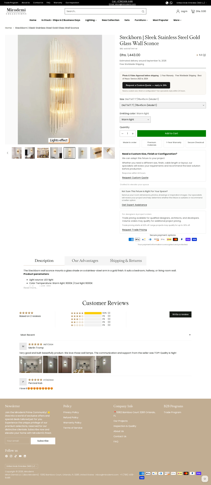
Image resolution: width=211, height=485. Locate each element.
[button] (77, 313)
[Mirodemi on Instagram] (11, 456)
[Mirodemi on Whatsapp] (171, 3)
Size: (139, 99)
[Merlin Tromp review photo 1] (30, 364)
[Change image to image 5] (56, 153)
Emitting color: (134, 113)
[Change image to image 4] (43, 153)
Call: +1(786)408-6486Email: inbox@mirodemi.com (122, 3)
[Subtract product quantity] (122, 133)
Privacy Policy (71, 412)
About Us (119, 431)
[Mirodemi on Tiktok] (15, 456)
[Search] (143, 11)
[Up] (7, 153)
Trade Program (172, 412)
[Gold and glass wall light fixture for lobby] (60, 89)
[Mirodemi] (16, 11)
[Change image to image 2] (16, 153)
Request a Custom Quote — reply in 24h (146, 85)
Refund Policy (70, 417)
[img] (35, 344)
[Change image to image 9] (109, 153)
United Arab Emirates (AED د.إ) (191, 2)
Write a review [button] (180, 314)
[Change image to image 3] (30, 153)
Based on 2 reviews (30, 316)
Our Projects (121, 421)
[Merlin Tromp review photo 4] (83, 364)
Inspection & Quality (125, 426)
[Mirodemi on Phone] (167, 3)
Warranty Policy (72, 422)
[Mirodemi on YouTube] (20, 456)
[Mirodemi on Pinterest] (6, 456)
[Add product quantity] (132, 133)
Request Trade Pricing (134, 229)
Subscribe (43, 440)
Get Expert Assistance (134, 204)
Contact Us (120, 436)
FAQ (116, 441)
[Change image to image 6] (69, 153)
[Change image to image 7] (82, 153)
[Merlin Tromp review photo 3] (65, 364)
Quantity (124, 127)
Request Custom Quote (135, 177)
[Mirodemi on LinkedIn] (25, 456)
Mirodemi (29, 471)
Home (8, 27)
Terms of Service (72, 427)
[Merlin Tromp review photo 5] (103, 364)
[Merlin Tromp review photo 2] (50, 364)
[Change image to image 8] (96, 153)
